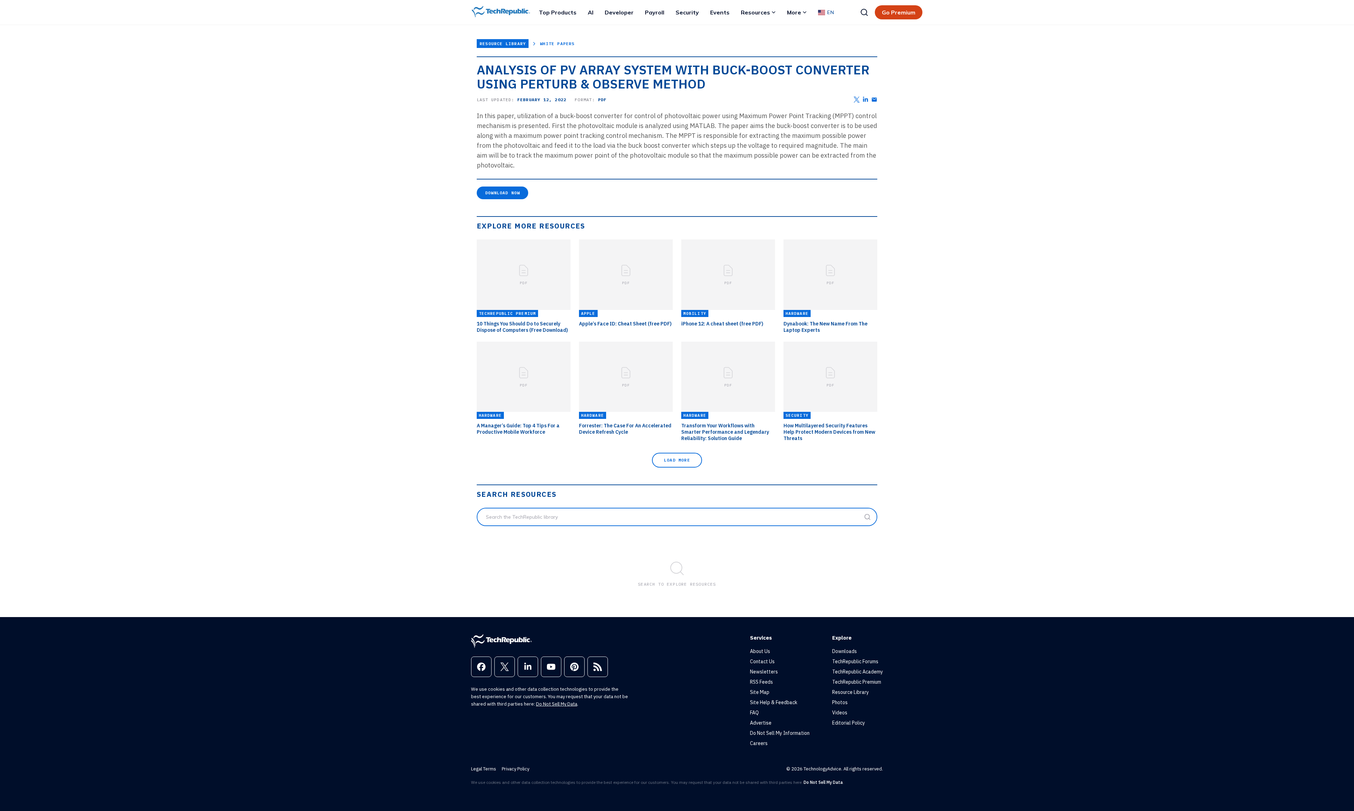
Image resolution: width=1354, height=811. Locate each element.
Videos (839, 712)
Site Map (759, 692)
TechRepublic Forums (855, 661)
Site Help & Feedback (773, 702)
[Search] (864, 12)
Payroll (654, 12)
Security (687, 12)
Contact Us (762, 661)
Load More (677, 460)
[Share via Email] (874, 100)
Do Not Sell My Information (780, 733)
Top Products (558, 12)
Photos (840, 702)
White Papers (557, 43)
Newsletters (764, 672)
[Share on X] (857, 100)
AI (590, 12)
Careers (759, 743)
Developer (619, 12)
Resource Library (503, 43)
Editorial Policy (848, 723)
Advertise (760, 723)
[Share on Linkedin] (865, 100)
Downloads (844, 651)
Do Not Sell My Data (556, 704)
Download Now (502, 192)
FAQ (754, 712)
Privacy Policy (515, 769)
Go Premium (898, 12)
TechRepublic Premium (856, 682)
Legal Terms (483, 769)
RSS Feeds (761, 682)
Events (720, 12)
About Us (760, 651)
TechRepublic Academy (857, 672)
